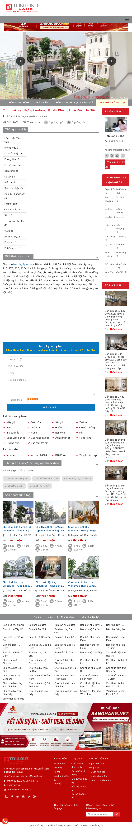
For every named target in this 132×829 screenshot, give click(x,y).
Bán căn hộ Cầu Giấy (91, 652)
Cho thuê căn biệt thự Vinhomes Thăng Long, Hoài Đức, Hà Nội (81, 584)
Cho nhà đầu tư (89, 617)
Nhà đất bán (68, 617)
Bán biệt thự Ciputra (14, 486)
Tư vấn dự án (96, 825)
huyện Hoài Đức (14, 535)
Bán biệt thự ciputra (13, 625)
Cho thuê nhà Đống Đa (90, 669)
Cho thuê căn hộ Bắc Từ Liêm (39, 685)
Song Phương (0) (109, 256)
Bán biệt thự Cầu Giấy (37, 654)
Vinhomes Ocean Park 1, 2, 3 (115, 692)
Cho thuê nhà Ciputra (10, 662)
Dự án (51, 617)
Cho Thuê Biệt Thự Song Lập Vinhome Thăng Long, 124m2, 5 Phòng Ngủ (50, 528)
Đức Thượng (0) (120, 228)
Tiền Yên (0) (109, 266)
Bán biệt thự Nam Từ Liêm (116, 646)
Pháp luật (94, 767)
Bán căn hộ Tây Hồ (13, 629)
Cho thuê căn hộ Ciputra (37, 662)
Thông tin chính (18, 102)
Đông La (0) (120, 218)
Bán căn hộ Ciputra (64, 625)
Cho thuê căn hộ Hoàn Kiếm (89, 677)
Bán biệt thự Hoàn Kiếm (90, 639)
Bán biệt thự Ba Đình (63, 631)
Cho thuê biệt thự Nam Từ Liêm (90, 685)
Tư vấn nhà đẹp (97, 771)
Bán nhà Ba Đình (37, 629)
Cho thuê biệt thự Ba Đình (38, 669)
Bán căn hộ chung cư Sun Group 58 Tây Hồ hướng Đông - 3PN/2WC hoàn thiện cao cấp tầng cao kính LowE (115, 448)
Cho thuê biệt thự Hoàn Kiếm (77, 478)
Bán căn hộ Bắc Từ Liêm (64, 646)
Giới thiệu (41, 102)
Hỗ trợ (57, 771)
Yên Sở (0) (121, 272)
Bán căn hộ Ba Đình (90, 629)
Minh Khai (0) (121, 246)
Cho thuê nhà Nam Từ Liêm (64, 685)
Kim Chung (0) (110, 238)
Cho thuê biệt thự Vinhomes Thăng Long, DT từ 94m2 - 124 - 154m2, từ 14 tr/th (49, 584)
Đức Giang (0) (110, 226)
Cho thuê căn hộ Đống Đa (11, 677)
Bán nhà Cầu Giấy (64, 652)
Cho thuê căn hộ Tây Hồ (117, 662)
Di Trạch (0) (109, 210)
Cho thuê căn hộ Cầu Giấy (65, 692)
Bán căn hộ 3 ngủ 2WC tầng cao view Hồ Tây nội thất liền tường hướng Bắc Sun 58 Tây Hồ (115, 404)
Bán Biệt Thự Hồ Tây (40, 486)
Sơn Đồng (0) (121, 254)
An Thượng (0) (109, 201)
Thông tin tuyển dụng (100, 780)
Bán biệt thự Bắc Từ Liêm (39, 646)
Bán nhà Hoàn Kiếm (65, 637)
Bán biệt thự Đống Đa (13, 639)
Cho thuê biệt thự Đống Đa (116, 669)
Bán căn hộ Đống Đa (39, 637)
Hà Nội (27, 535)
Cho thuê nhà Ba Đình (12, 669)
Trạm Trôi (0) (110, 191)
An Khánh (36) (121, 191)
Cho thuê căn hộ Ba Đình (65, 669)
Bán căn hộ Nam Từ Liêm (13, 654)
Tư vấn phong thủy (99, 775)
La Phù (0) (121, 236)
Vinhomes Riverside (13, 698)
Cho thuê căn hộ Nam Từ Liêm (115, 685)
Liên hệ (57, 783)
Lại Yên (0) (110, 244)
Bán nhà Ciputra (37, 625)
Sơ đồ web (59, 763)
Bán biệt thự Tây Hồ (91, 625)
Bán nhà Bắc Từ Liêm (11, 646)
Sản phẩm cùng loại (112, 102)
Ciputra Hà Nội (96, 763)
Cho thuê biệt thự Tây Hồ (46, 478)
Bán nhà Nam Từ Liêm (89, 646)
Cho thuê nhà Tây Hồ (90, 662)
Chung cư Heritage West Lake (90, 692)
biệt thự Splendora (23, 264)
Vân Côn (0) (109, 274)
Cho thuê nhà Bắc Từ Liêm (116, 677)
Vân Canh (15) (121, 266)
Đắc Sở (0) (110, 217)
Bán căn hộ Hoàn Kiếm (115, 639)
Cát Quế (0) (120, 199)
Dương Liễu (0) (119, 210)
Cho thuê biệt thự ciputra (116, 654)
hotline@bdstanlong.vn (117, 149)
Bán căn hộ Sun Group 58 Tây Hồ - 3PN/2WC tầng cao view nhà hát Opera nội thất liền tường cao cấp (116, 361)
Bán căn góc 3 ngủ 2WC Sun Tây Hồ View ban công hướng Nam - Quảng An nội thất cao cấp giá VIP (115, 318)
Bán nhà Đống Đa (115, 629)
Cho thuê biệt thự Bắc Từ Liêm (12, 685)
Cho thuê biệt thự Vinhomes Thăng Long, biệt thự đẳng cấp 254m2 (17, 584)
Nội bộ (37, 617)
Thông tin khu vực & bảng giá (73, 102)
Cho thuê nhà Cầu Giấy (38, 692)
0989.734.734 (117, 140)
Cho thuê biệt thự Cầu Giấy (12, 692)
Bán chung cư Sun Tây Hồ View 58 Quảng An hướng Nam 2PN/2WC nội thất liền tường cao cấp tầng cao (116, 493)
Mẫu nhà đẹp (81, 825)
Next (111, 61)
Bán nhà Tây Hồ (115, 625)
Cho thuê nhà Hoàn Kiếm (39, 677)
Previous (20, 61)
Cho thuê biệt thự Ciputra (16, 478)
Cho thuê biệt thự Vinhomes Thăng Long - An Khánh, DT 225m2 (82, 528)
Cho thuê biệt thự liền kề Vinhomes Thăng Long (17, 528)
